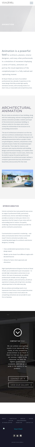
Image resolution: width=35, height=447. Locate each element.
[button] (17, 178)
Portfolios (13, 418)
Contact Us (18, 379)
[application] (17, 178)
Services (22, 418)
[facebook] (14, 436)
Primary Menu (31, 3)
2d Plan (11, 420)
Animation (19, 422)
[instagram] (21, 436)
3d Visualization (7, 422)
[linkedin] (17, 436)
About (4, 418)
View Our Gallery (21, 385)
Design (31, 418)
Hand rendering (21, 420)
